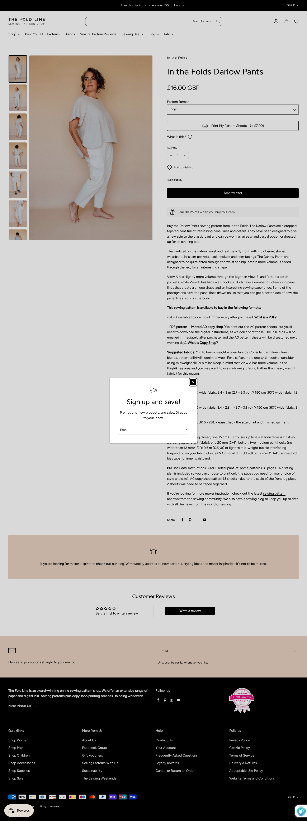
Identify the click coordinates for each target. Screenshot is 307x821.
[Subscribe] (185, 430)
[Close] (193, 382)
